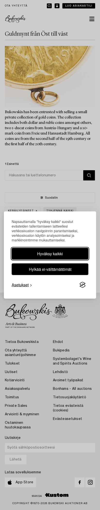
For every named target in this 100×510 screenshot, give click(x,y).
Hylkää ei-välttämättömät (50, 269)
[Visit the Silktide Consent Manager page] (82, 285)
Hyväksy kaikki (50, 253)
